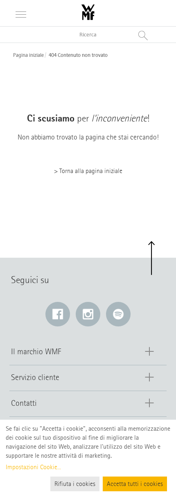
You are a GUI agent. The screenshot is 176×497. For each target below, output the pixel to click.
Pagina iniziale (28, 55)
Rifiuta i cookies (74, 484)
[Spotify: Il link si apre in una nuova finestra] (118, 314)
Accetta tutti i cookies (135, 484)
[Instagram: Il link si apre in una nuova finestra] (88, 314)
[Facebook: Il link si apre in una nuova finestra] (57, 314)
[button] (151, 258)
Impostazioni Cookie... (33, 467)
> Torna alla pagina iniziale (88, 171)
